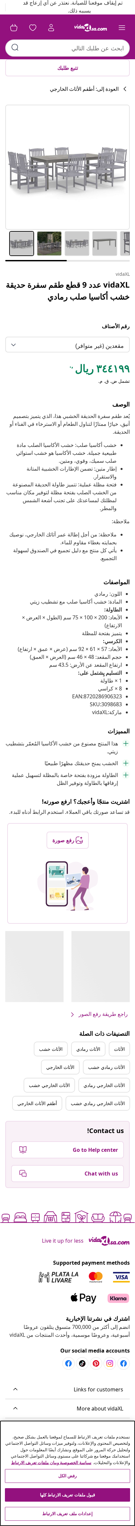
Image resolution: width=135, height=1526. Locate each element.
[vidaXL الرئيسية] (90, 28)
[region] (67, 1473)
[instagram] (109, 1363)
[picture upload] (67, 886)
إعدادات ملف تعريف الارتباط (67, 1513)
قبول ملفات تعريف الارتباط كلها (67, 1495)
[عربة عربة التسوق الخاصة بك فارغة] (14, 27)
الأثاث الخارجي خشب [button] (49, 1085)
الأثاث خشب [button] (51, 1049)
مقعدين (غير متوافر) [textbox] (99, 345)
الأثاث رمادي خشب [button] (106, 1067)
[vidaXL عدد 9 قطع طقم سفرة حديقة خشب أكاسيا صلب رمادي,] (67, 167)
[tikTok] (82, 1363)
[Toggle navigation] (122, 28)
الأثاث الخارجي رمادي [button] (104, 1085)
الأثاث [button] (119, 1049)
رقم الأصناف (116, 326)
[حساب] (51, 27)
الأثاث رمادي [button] (88, 1049)
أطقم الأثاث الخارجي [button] (37, 1103)
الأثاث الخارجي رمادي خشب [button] (98, 1103)
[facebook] (123, 1363)
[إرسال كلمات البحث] (15, 47)
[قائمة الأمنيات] (32, 27)
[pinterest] (96, 1363)
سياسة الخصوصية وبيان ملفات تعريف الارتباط (51, 1462)
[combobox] (67, 48)
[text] (99, 370)
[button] (67, 1389)
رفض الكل (67, 1476)
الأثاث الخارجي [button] (60, 1067)
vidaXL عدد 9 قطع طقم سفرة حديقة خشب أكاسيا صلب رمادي (68, 290)
